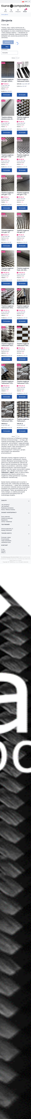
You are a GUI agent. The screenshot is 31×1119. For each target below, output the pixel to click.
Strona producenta (6, 528)
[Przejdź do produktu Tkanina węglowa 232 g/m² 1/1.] (23, 221)
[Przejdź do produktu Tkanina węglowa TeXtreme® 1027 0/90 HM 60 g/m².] (7, 334)
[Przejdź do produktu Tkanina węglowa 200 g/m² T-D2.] (7, 145)
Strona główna (4, 14)
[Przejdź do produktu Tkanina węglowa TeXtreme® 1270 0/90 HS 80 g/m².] (23, 372)
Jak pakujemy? (5, 504)
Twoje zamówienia (6, 540)
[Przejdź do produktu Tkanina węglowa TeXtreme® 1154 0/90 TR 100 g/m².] (23, 334)
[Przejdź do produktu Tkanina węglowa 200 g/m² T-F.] (23, 145)
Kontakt (3, 551)
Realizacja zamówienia (7, 508)
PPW (2, 552)
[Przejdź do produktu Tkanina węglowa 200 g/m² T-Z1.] (7, 183)
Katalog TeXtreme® (6, 530)
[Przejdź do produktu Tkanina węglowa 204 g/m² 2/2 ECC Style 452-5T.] (7, 70)
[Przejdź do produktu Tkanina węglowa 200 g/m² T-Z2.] (23, 183)
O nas (2, 549)
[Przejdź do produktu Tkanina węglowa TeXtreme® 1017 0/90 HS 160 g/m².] (23, 296)
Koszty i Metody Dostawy (8, 509)
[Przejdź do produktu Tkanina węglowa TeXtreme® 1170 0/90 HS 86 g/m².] (7, 372)
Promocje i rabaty (6, 537)
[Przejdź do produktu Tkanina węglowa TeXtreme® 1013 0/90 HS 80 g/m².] (7, 296)
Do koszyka (6, 94)
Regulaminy (4, 520)
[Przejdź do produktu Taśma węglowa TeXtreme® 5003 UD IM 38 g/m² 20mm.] (23, 70)
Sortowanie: (4, 49)
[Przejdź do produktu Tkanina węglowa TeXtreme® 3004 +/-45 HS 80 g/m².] (7, 409)
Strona (13, 58)
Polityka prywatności (7, 518)
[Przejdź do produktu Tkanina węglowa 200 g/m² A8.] (23, 107)
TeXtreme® (8, 42)
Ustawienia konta (6, 542)
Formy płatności (5, 516)
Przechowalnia (5, 539)
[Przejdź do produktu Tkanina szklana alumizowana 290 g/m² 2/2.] (7, 107)
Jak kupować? (5, 506)
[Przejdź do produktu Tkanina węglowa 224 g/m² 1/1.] (7, 221)
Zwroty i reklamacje (6, 521)
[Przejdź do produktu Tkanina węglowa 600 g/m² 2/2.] (7, 258)
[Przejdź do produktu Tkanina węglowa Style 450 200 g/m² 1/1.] (23, 258)
